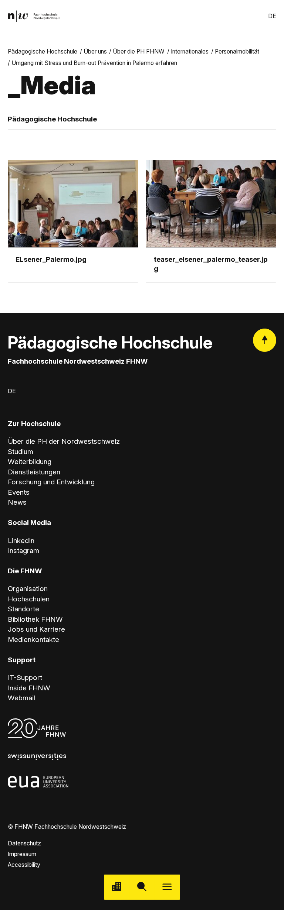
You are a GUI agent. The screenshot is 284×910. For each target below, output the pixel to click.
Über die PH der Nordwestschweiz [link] (64, 441)
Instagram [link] (23, 550)
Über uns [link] (95, 51)
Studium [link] (20, 451)
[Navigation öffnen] (167, 887)
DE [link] (272, 16)
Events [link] (19, 492)
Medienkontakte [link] (33, 639)
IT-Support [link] (25, 677)
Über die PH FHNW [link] (139, 51)
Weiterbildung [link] (29, 461)
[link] (34, 16)
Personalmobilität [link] (237, 51)
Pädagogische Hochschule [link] (42, 51)
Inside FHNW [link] (29, 688)
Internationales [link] (190, 51)
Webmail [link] (21, 698)
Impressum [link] (22, 854)
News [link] (17, 502)
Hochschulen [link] (29, 599)
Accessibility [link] (24, 864)
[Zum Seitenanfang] (264, 340)
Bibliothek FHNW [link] (35, 619)
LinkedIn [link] (21, 540)
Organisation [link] (28, 588)
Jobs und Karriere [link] (36, 629)
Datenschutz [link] (24, 843)
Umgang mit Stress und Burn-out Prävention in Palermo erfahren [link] (94, 62)
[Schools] (116, 887)
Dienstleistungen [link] (34, 472)
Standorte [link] (23, 609)
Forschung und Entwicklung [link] (51, 482)
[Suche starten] (142, 887)
